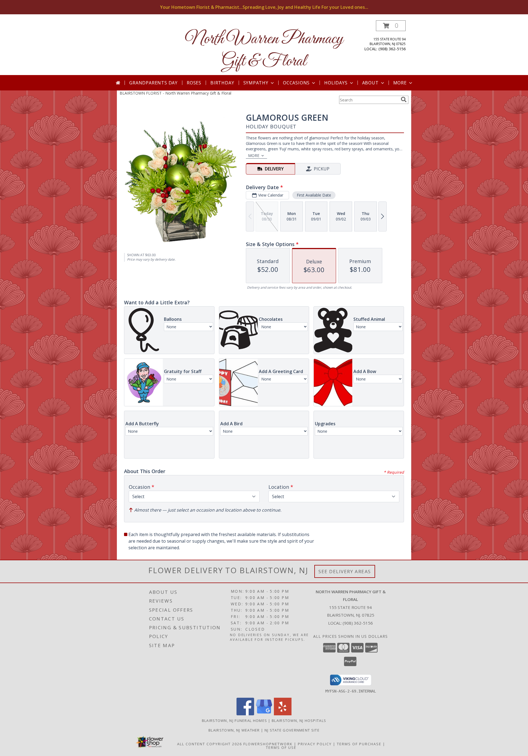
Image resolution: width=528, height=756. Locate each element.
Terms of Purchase (359, 743)
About (370, 83)
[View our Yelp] (283, 713)
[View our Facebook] (245, 713)
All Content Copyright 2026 (209, 743)
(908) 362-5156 (392, 48)
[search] (403, 99)
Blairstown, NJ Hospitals (299, 720)
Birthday (222, 83)
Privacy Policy (315, 743)
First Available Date (314, 195)
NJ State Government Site (292, 730)
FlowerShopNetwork (268, 743)
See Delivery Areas (344, 571)
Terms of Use (281, 747)
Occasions (296, 83)
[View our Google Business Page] (264, 713)
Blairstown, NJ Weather (234, 730)
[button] (391, 25)
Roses (194, 83)
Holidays (335, 83)
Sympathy (255, 83)
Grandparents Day (153, 83)
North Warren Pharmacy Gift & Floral (264, 50)
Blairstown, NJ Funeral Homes (234, 720)
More (400, 83)
